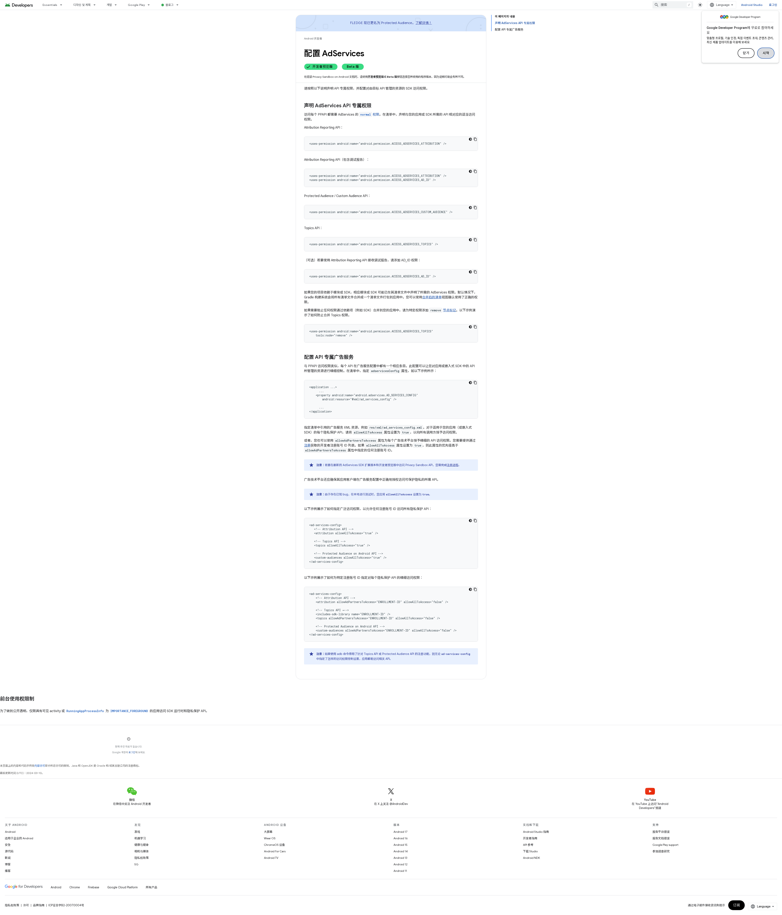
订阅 (736, 905)
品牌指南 (38, 905)
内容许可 (39, 765)
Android (10, 832)
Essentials (50, 5)
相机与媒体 (141, 851)
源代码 (9, 851)
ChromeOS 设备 (274, 845)
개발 (109, 5)
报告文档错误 (661, 838)
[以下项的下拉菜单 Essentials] (62, 5)
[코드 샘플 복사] (475, 139)
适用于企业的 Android (19, 838)
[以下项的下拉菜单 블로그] (179, 5)
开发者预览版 (322, 67)
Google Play (136, 5)
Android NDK (531, 858)
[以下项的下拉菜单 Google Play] (150, 5)
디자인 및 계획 (82, 5)
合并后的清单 (432, 297)
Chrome (74, 887)
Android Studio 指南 (536, 832)
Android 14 (400, 851)
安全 (8, 845)
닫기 (746, 53)
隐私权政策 (141, 858)
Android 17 (400, 832)
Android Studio (752, 5)
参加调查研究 (661, 851)
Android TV (271, 858)
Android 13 (400, 858)
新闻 (8, 858)
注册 (307, 445)
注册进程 (452, 465)
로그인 (132, 752)
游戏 (137, 832)
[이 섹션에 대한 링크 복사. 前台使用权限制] (38, 699)
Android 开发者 (313, 38)
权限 (369, 115)
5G (136, 864)
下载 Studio (530, 851)
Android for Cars (275, 851)
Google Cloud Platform (122, 887)
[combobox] (672, 5)
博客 (8, 864)
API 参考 (528, 845)
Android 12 (400, 864)
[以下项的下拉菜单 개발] (117, 5)
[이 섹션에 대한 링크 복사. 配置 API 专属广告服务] (358, 357)
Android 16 (400, 838)
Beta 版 (353, 67)
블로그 (170, 5)
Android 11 (400, 871)
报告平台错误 (661, 832)
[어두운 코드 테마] (470, 139)
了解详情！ (423, 23)
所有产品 (151, 887)
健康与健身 (141, 845)
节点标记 (449, 310)
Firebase (93, 887)
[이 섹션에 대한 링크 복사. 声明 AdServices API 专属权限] (375, 106)
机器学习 (140, 838)
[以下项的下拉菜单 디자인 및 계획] (96, 5)
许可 (26, 905)
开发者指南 (530, 838)
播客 (8, 871)
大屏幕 (268, 832)
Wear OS (270, 838)
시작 (766, 53)
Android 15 (400, 845)
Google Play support (665, 845)
